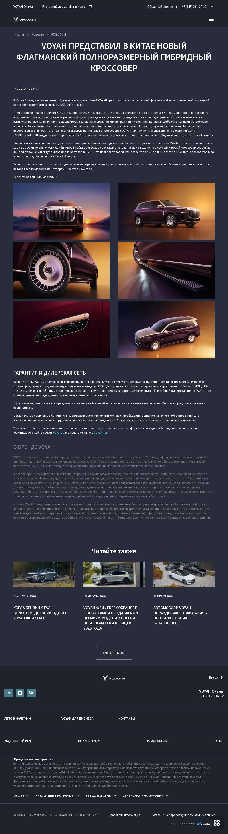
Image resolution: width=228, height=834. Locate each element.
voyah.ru (59, 432)
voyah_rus (101, 432)
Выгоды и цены (99, 795)
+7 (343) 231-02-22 (211, 696)
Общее (18, 795)
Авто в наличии (17, 718)
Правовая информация (124, 815)
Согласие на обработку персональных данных (183, 815)
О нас (219, 741)
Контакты (126, 718)
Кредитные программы (54, 795)
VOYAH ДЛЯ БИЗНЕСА (77, 718)
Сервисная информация (143, 795)
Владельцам (157, 741)
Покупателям (89, 741)
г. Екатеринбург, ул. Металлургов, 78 (66, 6)
